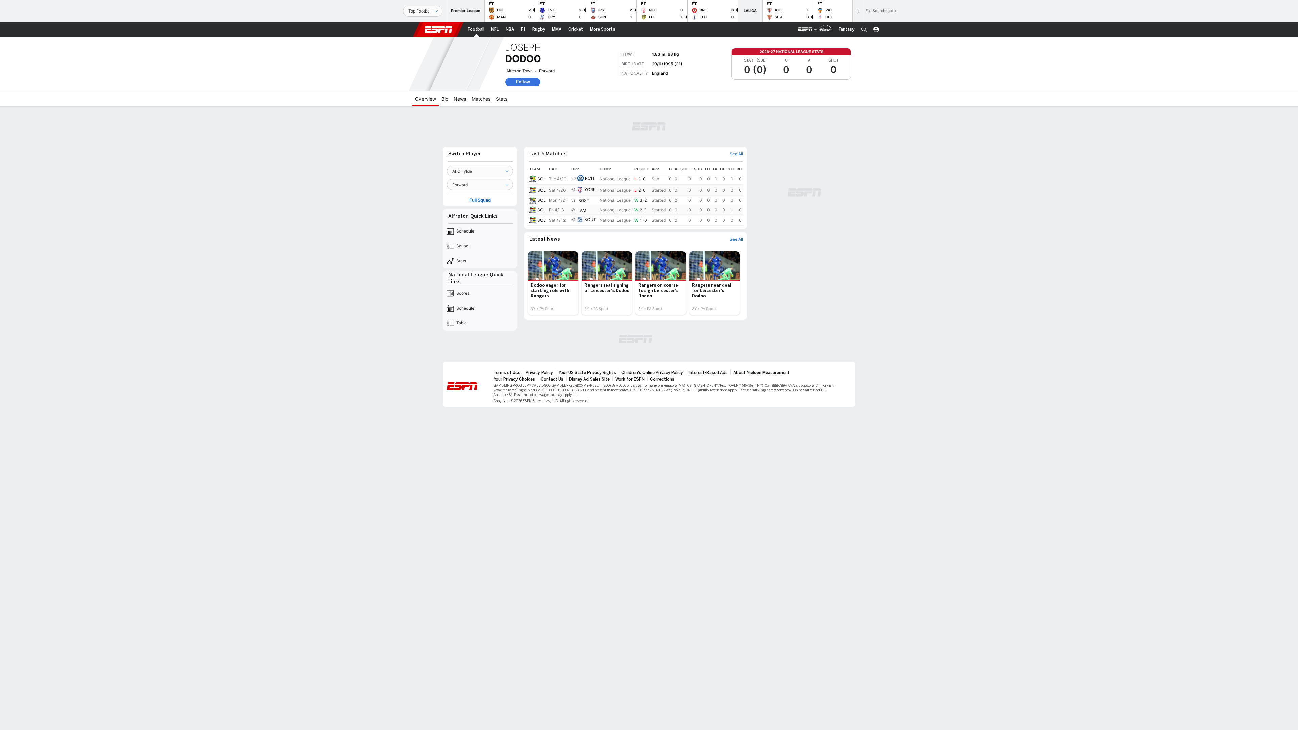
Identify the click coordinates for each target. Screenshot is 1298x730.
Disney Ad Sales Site (589, 379)
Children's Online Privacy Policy (652, 372)
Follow (523, 81)
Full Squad (480, 200)
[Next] (857, 11)
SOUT (590, 219)
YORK (590, 189)
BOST (584, 200)
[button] (864, 29)
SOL (541, 178)
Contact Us (551, 379)
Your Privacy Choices (514, 379)
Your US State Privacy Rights (587, 372)
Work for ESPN (630, 379)
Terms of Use (507, 372)
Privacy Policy (539, 372)
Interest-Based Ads (708, 372)
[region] (635, 195)
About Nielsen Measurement (761, 372)
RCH (589, 178)
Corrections (662, 379)
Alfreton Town (519, 70)
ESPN (438, 29)
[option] (553, 283)
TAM (582, 210)
